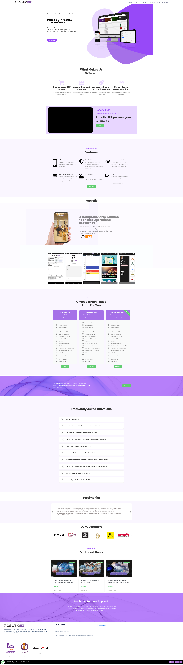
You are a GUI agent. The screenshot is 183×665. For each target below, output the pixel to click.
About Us (136, 2)
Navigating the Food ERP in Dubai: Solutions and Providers (118, 581)
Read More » (56, 586)
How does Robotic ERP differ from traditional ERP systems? (84, 426)
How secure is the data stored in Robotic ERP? (80, 453)
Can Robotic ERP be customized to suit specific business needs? (86, 466)
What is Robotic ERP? (72, 419)
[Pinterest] (181, 662)
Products (143, 2)
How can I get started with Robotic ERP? (78, 480)
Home (130, 2)
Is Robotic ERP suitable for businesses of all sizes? (81, 433)
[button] (48, 269)
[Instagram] (170, 662)
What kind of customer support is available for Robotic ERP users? (86, 460)
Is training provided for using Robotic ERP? (79, 446)
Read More (52, 40)
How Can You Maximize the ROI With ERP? (90, 581)
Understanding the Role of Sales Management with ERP (63, 581)
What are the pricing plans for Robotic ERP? (79, 473)
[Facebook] (173, 662)
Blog (158, 2)
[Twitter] (176, 662)
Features (152, 2)
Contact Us (165, 2)
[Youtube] (178, 662)
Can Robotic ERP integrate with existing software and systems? (85, 439)
